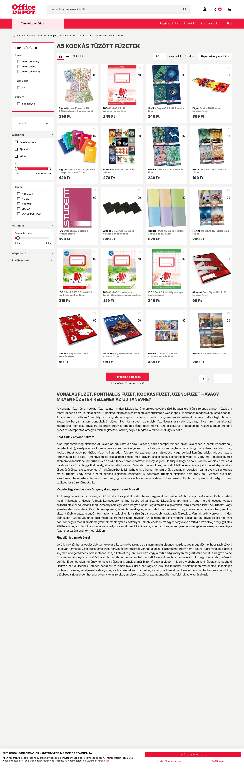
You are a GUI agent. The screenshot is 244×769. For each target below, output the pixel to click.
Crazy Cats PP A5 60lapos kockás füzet (162, 355)
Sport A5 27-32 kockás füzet (210, 232)
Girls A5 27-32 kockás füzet (165, 171)
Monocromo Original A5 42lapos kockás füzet (77, 171)
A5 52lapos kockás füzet (118, 171)
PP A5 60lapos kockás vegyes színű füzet (166, 232)
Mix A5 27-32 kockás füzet (209, 171)
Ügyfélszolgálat (169, 23)
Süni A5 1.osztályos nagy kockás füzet (165, 293)
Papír (53, 35)
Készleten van (28, 142)
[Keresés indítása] (184, 9)
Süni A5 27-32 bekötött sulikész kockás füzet (75, 293)
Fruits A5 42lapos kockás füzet (206, 109)
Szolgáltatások (209, 23)
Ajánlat (24, 149)
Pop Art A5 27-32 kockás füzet (74, 355)
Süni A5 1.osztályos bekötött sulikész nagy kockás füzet (122, 295)
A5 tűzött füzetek (81, 35)
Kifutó (23, 156)
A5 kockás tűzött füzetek (109, 35)
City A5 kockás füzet (209, 353)
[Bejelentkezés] (205, 9)
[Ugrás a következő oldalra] (227, 378)
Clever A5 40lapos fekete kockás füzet (118, 232)
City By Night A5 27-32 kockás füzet (122, 355)
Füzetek (64, 35)
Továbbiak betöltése (128, 376)
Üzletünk (189, 23)
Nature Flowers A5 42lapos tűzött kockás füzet (76, 109)
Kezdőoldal (14, 35)
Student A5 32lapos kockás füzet (73, 232)
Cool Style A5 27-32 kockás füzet (209, 293)
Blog (229, 23)
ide (107, 760)
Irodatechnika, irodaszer (33, 35)
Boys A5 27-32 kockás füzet (166, 109)
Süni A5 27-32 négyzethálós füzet (115, 109)
